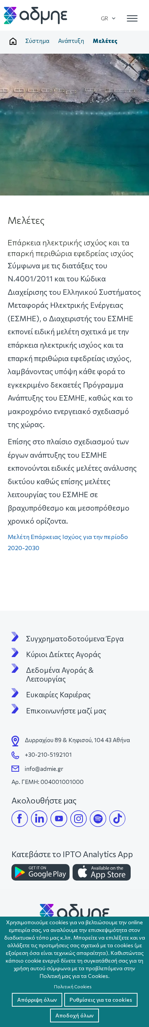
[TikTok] (117, 818)
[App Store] (102, 872)
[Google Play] (40, 872)
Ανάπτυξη (71, 40)
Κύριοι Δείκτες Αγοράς (63, 654)
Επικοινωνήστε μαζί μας (66, 711)
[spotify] (98, 818)
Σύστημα (37, 40)
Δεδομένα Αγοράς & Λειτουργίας (60, 674)
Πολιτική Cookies (73, 986)
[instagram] (78, 818)
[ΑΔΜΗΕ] (74, 912)
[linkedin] (39, 818)
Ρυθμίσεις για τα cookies (101, 999)
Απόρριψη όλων (37, 999)
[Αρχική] (36, 15)
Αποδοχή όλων (74, 1015)
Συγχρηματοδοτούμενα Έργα (75, 638)
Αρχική (13, 41)
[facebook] (19, 818)
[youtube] (58, 818)
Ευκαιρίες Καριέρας (58, 694)
